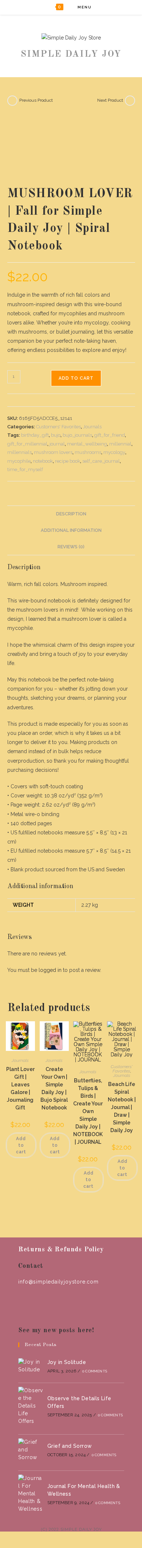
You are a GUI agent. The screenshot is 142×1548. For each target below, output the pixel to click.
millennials (19, 452)
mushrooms (88, 452)
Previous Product (36, 100)
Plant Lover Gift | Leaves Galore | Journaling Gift (20, 1088)
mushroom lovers (53, 452)
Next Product (110, 100)
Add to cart (76, 378)
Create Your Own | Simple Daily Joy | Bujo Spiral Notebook (54, 1088)
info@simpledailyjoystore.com (58, 1282)
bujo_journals (77, 435)
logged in (50, 970)
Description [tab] (71, 513)
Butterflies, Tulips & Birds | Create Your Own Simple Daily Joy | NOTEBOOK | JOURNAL (88, 1111)
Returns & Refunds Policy (60, 1249)
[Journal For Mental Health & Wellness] (30, 1493)
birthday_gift (35, 435)
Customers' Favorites (58, 426)
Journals (92, 426)
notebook (43, 461)
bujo (55, 435)
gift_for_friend (109, 435)
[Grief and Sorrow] (30, 1449)
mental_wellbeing (87, 444)
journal (57, 444)
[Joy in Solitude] (30, 1366)
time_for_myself (25, 469)
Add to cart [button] (21, 1145)
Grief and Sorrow (69, 1446)
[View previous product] (12, 100)
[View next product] (130, 100)
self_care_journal (101, 461)
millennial (120, 444)
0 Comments (94, 1371)
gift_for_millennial (27, 444)
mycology (114, 452)
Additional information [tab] (71, 530)
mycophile (19, 461)
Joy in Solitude (66, 1362)
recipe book (67, 461)
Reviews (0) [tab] (71, 546)
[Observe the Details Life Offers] (30, 1406)
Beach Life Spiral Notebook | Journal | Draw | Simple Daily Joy (122, 1107)
